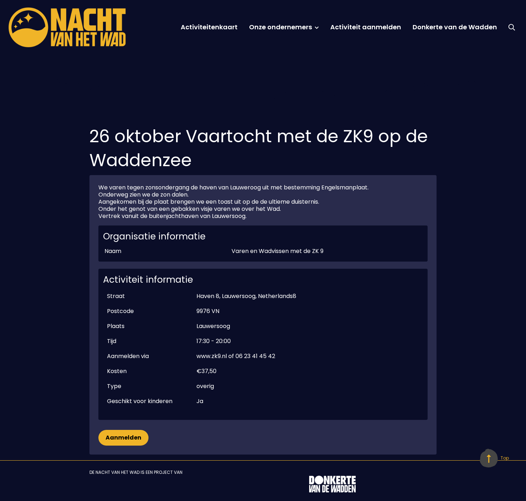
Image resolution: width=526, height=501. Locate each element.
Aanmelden (123, 437)
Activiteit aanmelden (365, 27)
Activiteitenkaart (209, 27)
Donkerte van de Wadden (455, 27)
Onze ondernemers (280, 27)
